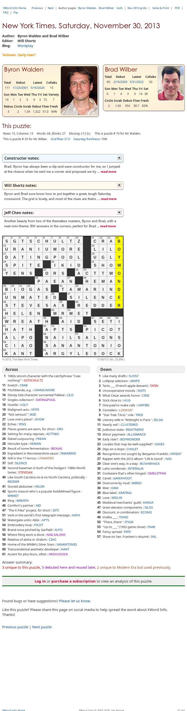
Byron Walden (87, 8)
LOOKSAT (126, 410)
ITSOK (129, 522)
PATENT (175, 454)
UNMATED (46, 458)
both (120, 8)
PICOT (38, 525)
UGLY (24, 404)
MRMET (13, 495)
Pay (15, 12)
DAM (114, 488)
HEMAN (35, 443)
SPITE (35, 409)
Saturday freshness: (87, 139)
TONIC (124, 517)
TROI (139, 415)
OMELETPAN (157, 473)
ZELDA (158, 420)
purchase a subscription (73, 581)
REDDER (13, 481)
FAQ (6, 12)
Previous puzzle (15, 626)
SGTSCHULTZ (33, 380)
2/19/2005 (120, 82)
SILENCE (21, 463)
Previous (37, 8)
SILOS (148, 507)
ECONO (146, 512)
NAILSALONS (56, 534)
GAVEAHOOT (122, 478)
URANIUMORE (44, 390)
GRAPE (135, 381)
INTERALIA (135, 468)
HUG (127, 400)
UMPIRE (143, 405)
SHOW (39, 419)
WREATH (22, 500)
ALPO (59, 530)
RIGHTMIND (135, 429)
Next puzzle (42, 626)
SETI (56, 510)
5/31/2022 (137, 82)
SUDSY (134, 376)
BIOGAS (56, 448)
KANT (65, 549)
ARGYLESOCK (58, 554)
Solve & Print (160, 8)
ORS (60, 429)
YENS (22, 424)
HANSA (148, 502)
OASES (159, 444)
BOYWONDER (130, 439)
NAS (169, 458)
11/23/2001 (20, 88)
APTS (45, 520)
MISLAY (117, 497)
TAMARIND (68, 453)
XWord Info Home (14, 8)
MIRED (136, 483)
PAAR (151, 527)
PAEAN (41, 439)
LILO (70, 395)
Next (51, 8)
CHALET (132, 449)
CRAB (24, 385)
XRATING (125, 493)
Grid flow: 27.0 (60, 139)
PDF (177, 8)
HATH (76, 515)
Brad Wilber (106, 8)
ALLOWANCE (136, 434)
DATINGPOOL (46, 400)
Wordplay (25, 45)
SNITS (141, 390)
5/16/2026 (38, 88)
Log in (40, 581)
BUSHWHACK (150, 463)
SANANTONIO (66, 544)
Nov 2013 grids (137, 8)
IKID (33, 414)
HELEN (40, 486)
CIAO (52, 539)
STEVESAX (25, 472)
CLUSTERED (129, 424)
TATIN (154, 385)
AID (38, 505)
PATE (127, 531)
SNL (154, 536)
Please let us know (74, 600)
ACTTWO (52, 434)
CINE (145, 395)
